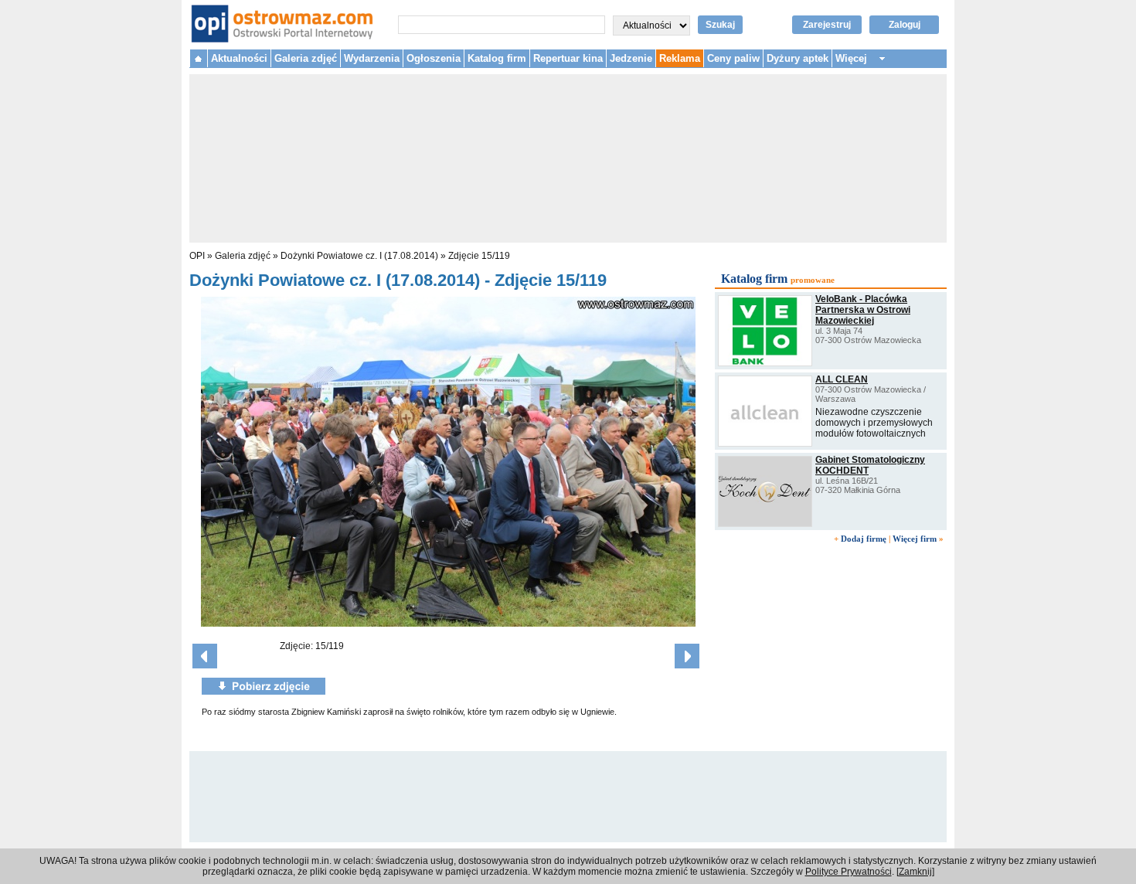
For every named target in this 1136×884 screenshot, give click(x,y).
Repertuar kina (568, 58)
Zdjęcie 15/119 (479, 255)
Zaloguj (904, 24)
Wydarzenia (372, 58)
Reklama (679, 58)
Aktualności (239, 58)
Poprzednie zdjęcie (204, 656)
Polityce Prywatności (848, 871)
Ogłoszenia (433, 58)
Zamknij (915, 871)
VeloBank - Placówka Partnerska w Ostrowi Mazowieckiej (862, 310)
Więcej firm (915, 538)
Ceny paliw (733, 58)
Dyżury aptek (797, 58)
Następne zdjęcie (687, 656)
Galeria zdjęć (305, 58)
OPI (197, 255)
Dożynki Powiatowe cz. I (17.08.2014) (359, 255)
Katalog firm (497, 58)
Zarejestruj (827, 24)
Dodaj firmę (863, 538)
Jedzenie (631, 58)
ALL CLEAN (841, 379)
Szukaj (720, 24)
